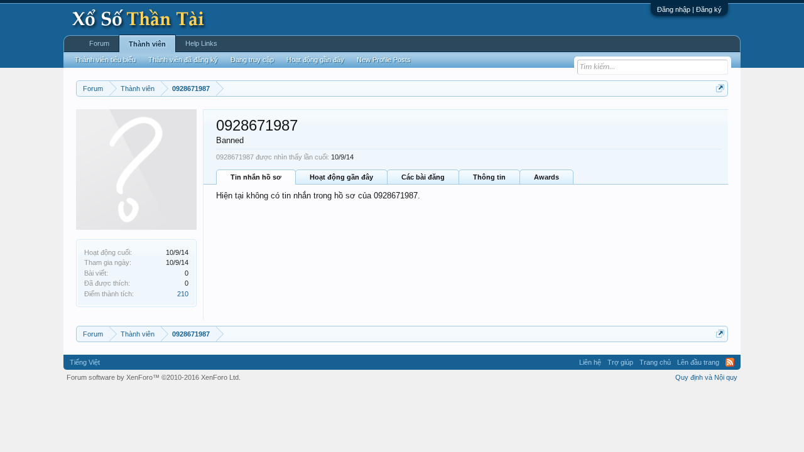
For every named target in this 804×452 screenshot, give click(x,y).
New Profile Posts (384, 59)
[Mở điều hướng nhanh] (720, 88)
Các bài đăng (423, 177)
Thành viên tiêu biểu (105, 59)
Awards (546, 177)
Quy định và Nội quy (706, 377)
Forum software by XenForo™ (154, 377)
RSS (729, 362)
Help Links (201, 43)
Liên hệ (590, 362)
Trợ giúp (620, 362)
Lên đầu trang (698, 362)
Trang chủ (655, 362)
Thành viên (147, 44)
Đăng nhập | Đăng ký (689, 9)
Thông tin (489, 177)
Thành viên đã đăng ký (183, 59)
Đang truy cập (252, 59)
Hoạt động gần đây (341, 177)
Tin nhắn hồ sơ (256, 177)
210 (182, 294)
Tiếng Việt (85, 362)
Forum (99, 43)
